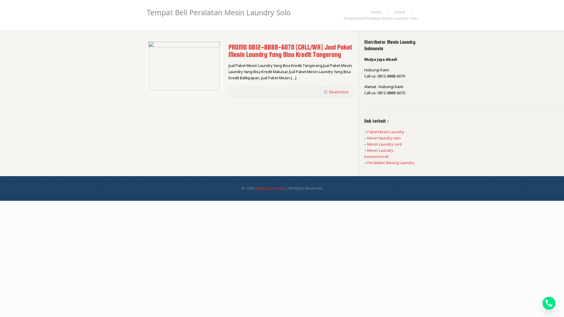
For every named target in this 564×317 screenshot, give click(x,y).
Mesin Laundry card (384, 144)
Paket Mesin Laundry (385, 131)
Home (376, 12)
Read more (339, 92)
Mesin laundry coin (384, 138)
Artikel (399, 12)
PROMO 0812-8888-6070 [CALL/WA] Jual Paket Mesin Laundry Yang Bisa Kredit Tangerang (290, 50)
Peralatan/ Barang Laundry (390, 162)
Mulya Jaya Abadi (269, 188)
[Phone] (549, 303)
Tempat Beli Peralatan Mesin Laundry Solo (380, 18)
